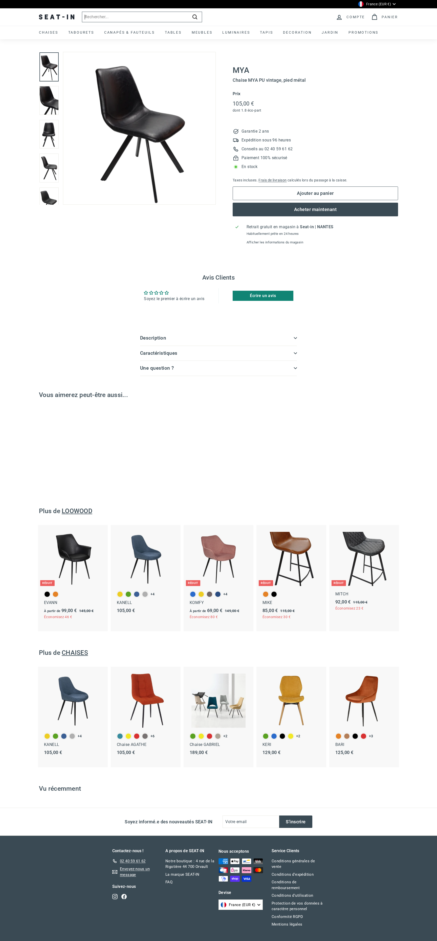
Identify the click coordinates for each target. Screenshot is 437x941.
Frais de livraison (272, 180)
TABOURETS (81, 32)
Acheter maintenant (315, 209)
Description (153, 338)
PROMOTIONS (363, 32)
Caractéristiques (159, 353)
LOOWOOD (77, 511)
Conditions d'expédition (293, 874)
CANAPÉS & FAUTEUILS (129, 32)
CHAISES (48, 32)
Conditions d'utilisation (292, 895)
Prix (237, 93)
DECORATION (297, 32)
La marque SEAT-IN (182, 874)
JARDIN (330, 32)
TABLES (173, 32)
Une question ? (157, 368)
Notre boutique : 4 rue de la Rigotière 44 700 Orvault (189, 864)
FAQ (168, 882)
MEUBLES (202, 32)
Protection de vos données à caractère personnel (297, 906)
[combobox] (142, 17)
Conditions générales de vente (293, 864)
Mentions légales (287, 924)
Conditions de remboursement (286, 885)
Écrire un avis (263, 295)
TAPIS (266, 32)
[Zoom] (139, 128)
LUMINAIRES (236, 32)
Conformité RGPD (287, 916)
